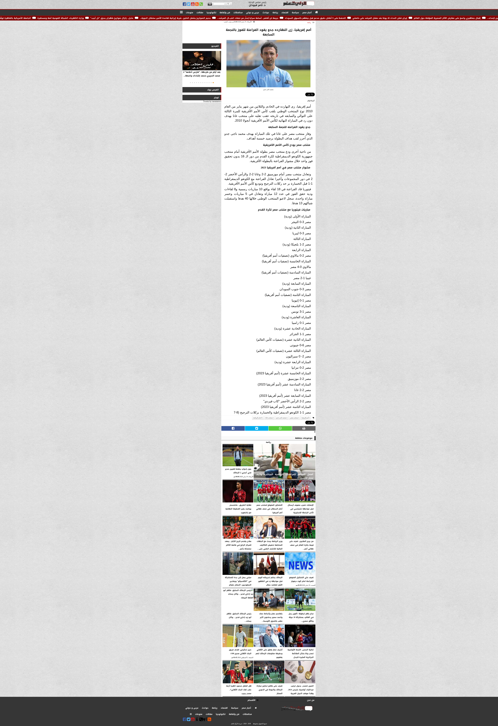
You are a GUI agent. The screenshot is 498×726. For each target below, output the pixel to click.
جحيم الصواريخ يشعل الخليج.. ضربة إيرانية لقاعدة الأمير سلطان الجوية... (266, 18)
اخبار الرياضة (257, 418)
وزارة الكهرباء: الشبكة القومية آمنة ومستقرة (152, 18)
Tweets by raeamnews (212, 101)
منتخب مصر (294, 418)
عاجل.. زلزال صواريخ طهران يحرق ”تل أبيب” (203, 18)
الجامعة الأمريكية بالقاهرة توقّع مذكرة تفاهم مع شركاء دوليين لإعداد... (86, 18)
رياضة (309, 22)
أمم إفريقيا (305, 418)
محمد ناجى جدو (281, 418)
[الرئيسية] (316, 12)
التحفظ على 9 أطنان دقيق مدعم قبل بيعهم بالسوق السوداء (406, 18)
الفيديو (215, 46)
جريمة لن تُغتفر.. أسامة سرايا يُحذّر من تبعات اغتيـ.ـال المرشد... (339, 18)
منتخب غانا (268, 418)
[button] (213, 82)
